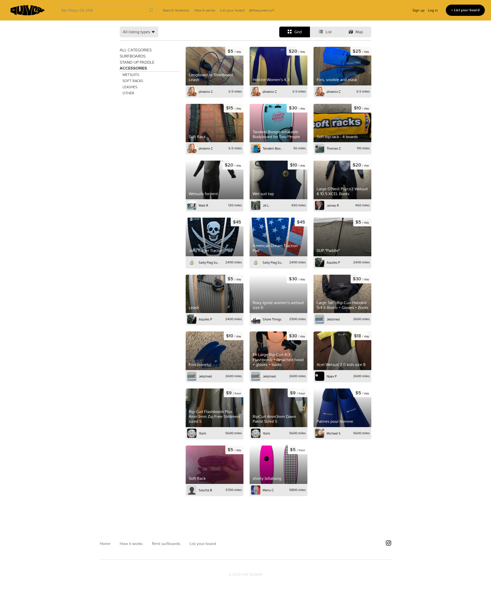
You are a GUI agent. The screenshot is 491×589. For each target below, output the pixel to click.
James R (333, 205)
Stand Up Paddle (137, 62)
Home (105, 544)
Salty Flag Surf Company (209, 262)
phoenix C (206, 91)
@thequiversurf (261, 10)
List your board (232, 10)
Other (128, 93)
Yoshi (202, 433)
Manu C (268, 490)
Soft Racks (132, 80)
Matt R (203, 205)
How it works (131, 544)
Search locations (176, 10)
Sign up (418, 10)
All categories (136, 50)
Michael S (334, 433)
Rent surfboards (166, 544)
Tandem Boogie (273, 148)
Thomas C (334, 148)
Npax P (332, 376)
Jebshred (333, 319)
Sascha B (205, 490)
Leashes (129, 87)
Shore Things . (273, 319)
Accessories (133, 68)
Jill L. (266, 205)
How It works (205, 10)
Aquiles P (333, 262)
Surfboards (133, 56)
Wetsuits (130, 74)
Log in (433, 10)
